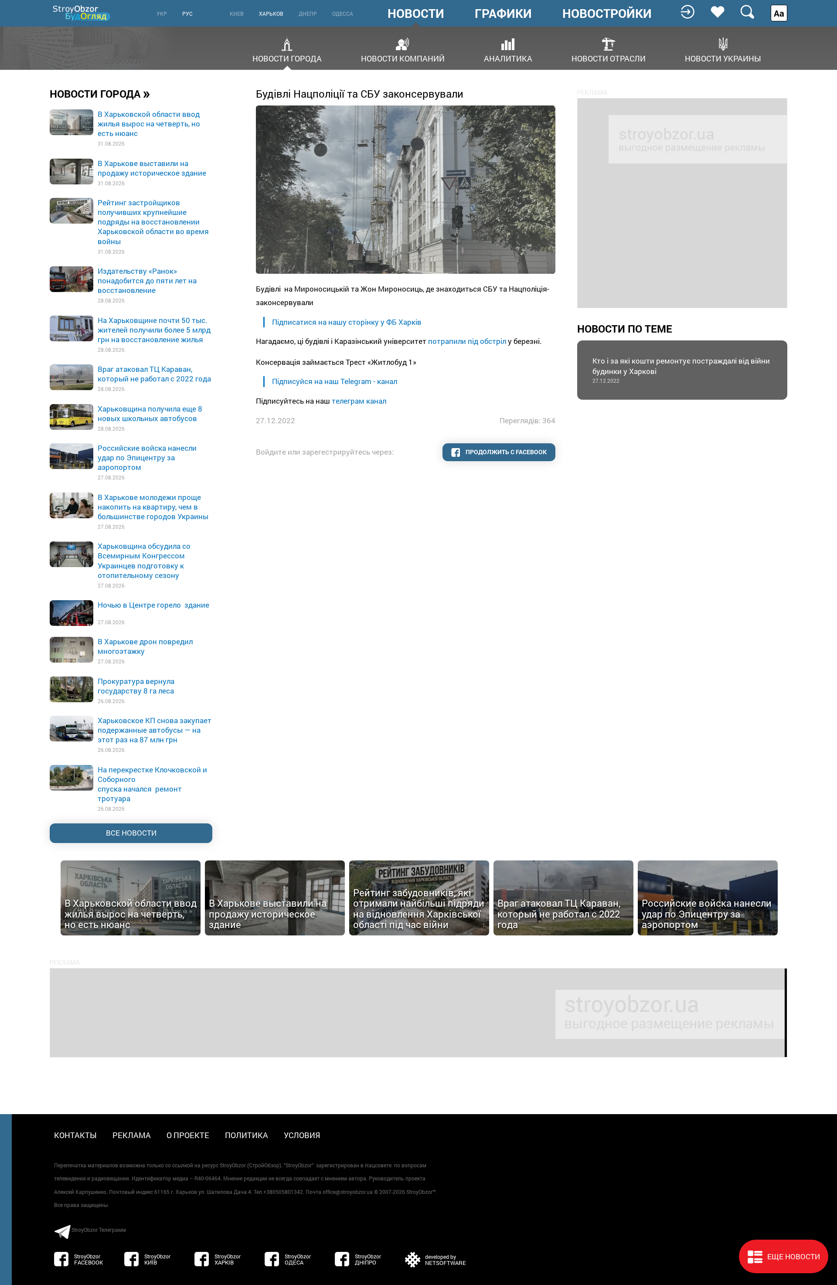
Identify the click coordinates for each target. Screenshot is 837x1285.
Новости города (287, 57)
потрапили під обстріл (467, 341)
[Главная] (82, 12)
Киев (237, 13)
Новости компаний (403, 57)
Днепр (308, 13)
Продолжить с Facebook (505, 452)
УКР (162, 13)
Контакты (75, 1135)
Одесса (342, 13)
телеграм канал (359, 401)
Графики (503, 13)
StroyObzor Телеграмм (98, 1229)
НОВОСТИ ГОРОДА (100, 93)
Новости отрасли (609, 57)
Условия (302, 1135)
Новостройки (607, 13)
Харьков (271, 13)
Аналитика (508, 57)
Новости (416, 13)
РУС (187, 13)
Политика (246, 1135)
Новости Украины (723, 57)
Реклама (131, 1135)
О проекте (188, 1135)
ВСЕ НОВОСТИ (131, 833)
